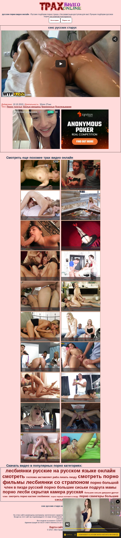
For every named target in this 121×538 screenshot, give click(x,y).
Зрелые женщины (32, 107)
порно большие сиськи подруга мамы (80, 487)
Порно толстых (14, 107)
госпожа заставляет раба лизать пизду (51, 477)
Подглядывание (63, 107)
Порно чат (66, 20)
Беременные (48, 107)
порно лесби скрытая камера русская (43, 492)
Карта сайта (56, 527)
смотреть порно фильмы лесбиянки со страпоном (61, 479)
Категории (55, 20)
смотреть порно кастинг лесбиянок (29, 496)
